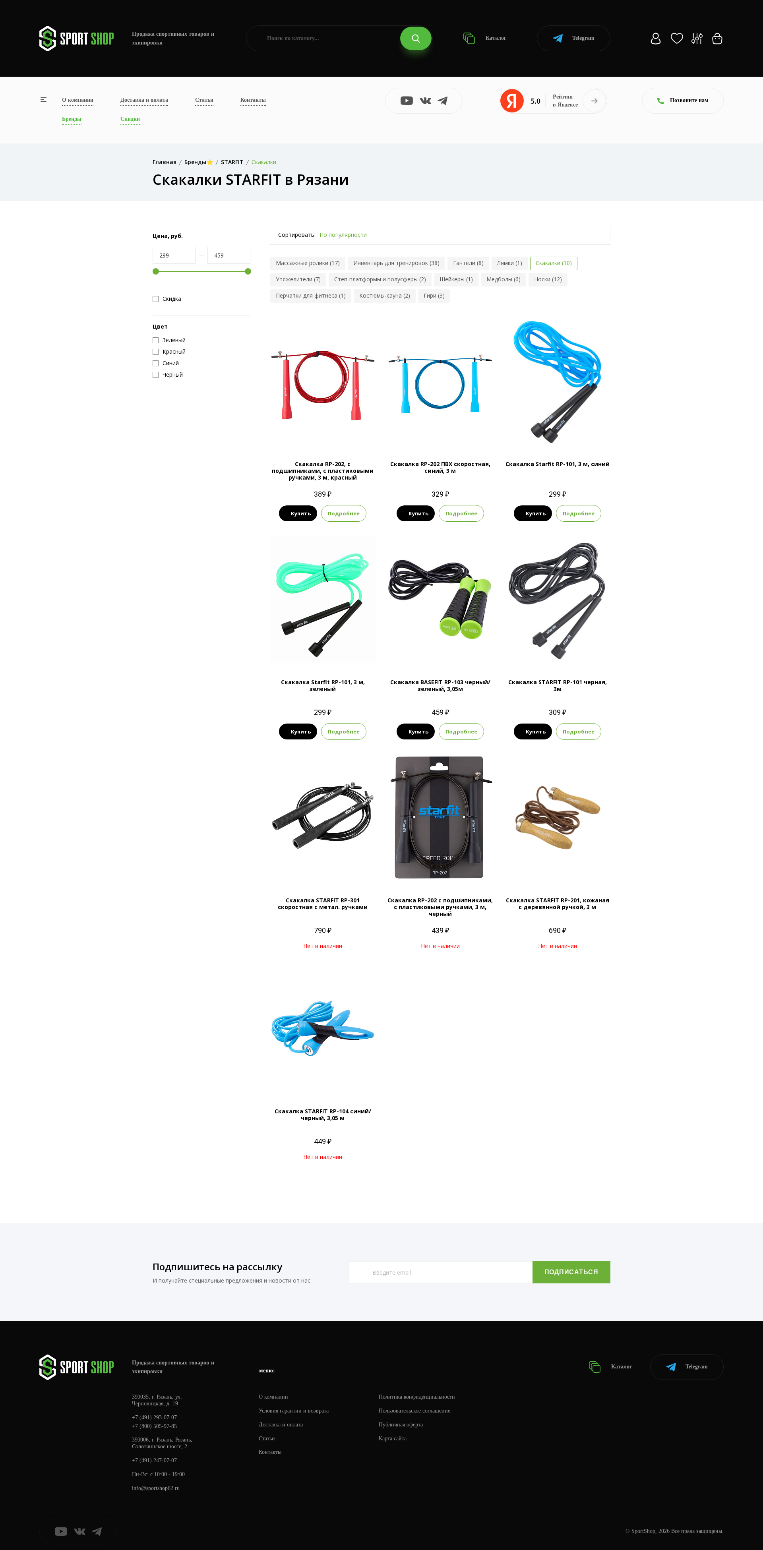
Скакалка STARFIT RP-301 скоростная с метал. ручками (323, 903)
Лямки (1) (509, 263)
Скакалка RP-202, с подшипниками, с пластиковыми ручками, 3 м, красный (323, 470)
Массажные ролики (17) (308, 263)
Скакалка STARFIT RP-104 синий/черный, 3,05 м (323, 1114)
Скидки (130, 119)
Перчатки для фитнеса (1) (311, 295)
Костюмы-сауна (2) (384, 295)
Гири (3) (434, 295)
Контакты (253, 100)
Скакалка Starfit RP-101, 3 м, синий (557, 464)
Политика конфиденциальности (417, 1397)
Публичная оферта (401, 1425)
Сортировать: (297, 234)
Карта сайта (393, 1439)
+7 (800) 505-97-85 (154, 1426)
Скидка (172, 299)
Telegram (583, 38)
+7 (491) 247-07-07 (154, 1460)
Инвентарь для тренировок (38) (396, 263)
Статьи (204, 100)
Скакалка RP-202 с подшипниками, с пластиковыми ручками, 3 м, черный (440, 906)
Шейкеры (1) (456, 279)
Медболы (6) (503, 279)
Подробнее (344, 513)
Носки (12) (548, 279)
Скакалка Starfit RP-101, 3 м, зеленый (323, 685)
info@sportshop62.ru (156, 1488)
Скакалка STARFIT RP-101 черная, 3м (557, 685)
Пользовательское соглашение (414, 1411)
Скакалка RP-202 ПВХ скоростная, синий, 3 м (440, 467)
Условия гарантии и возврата (294, 1411)
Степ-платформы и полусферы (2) (380, 279)
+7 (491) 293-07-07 (154, 1417)
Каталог (495, 38)
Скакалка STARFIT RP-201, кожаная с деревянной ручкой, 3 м (557, 903)
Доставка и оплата (144, 100)
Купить (301, 513)
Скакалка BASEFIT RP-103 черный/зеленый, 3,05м (440, 685)
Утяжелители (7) (298, 279)
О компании (77, 100)
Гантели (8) (468, 263)
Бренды (71, 119)
